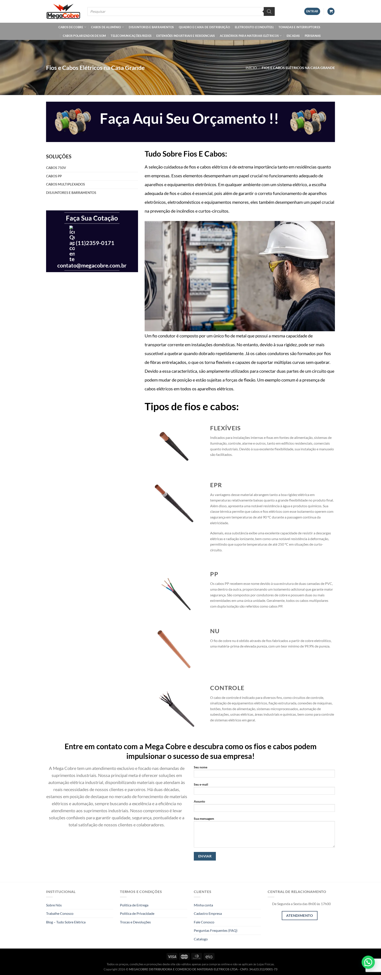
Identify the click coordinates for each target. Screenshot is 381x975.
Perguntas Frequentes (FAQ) (215, 930)
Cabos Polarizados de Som (84, 35)
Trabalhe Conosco (59, 913)
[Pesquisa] (269, 11)
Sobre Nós (54, 905)
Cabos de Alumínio (106, 27)
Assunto (199, 801)
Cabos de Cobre (70, 27)
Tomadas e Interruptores (299, 27)
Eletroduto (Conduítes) (254, 27)
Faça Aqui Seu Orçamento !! (189, 118)
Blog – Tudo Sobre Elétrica (66, 922)
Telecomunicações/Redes (131, 35)
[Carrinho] (330, 11)
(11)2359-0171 (95, 243)
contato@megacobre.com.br (92, 265)
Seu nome (200, 767)
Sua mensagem (204, 818)
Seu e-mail (201, 784)
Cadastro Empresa (208, 913)
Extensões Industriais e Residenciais (185, 35)
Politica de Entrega (134, 905)
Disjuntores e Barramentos (151, 27)
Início (251, 67)
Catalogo (201, 939)
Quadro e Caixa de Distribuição (204, 27)
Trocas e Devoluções (135, 922)
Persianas (313, 35)
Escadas (293, 35)
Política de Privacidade (137, 913)
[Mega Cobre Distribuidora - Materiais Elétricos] (63, 11)
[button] (368, 962)
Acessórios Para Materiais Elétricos (249, 35)
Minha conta (203, 905)
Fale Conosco (204, 922)
